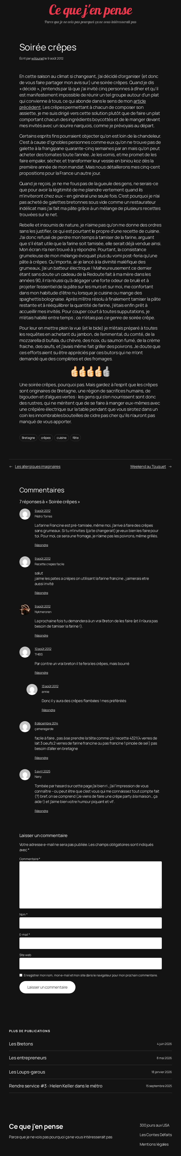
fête (76, 438)
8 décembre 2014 (46, 723)
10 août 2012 (43, 649)
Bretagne (28, 438)
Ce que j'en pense (90, 9)
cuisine (61, 438)
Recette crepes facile (49, 564)
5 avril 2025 (42, 771)
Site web (25, 955)
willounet (37, 58)
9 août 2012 (43, 511)
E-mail (24, 934)
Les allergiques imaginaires (37, 466)
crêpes (46, 438)
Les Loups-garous (27, 1072)
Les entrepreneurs (27, 1057)
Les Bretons (21, 1043)
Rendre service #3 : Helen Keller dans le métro (55, 1085)
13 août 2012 (50, 686)
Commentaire (29, 859)
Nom (23, 914)
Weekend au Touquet (148, 466)
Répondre (41, 545)
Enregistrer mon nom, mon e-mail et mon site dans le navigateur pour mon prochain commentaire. (91, 975)
